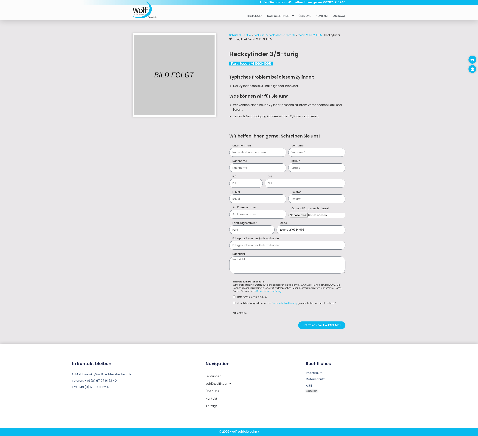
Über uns (305, 16)
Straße (295, 161)
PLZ (234, 176)
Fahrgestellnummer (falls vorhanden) (257, 238)
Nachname (239, 161)
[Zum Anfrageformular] (472, 60)
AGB (309, 385)
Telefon (296, 192)
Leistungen (255, 16)
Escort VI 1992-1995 (310, 35)
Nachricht (238, 254)
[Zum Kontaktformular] (472, 69)
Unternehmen (241, 145)
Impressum (314, 373)
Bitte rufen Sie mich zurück (252, 297)
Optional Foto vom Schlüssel (310, 208)
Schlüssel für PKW (240, 35)
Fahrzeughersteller (244, 223)
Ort (270, 176)
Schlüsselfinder (278, 16)
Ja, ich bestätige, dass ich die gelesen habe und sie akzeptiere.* (286, 303)
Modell (284, 223)
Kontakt (322, 16)
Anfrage (339, 16)
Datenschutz (315, 379)
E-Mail (236, 192)
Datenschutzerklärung (269, 291)
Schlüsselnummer (244, 207)
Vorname (297, 145)
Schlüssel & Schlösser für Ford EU (274, 35)
